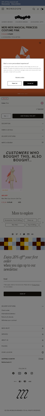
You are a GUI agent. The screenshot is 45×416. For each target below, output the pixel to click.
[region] (22, 73)
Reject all (14, 83)
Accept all (30, 83)
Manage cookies (19, 77)
